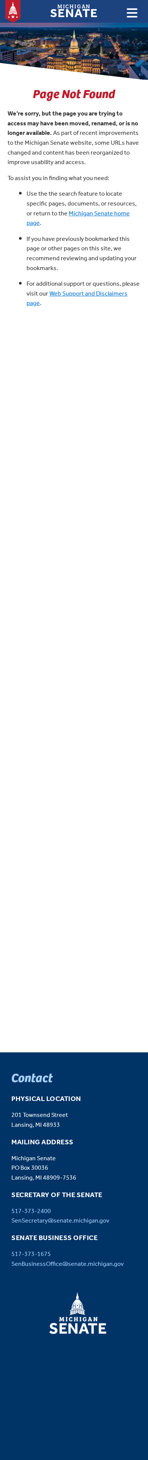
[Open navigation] (132, 13)
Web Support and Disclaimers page (77, 299)
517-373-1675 (31, 1254)
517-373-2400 (31, 1211)
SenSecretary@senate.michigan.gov (60, 1221)
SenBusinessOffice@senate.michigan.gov (67, 1264)
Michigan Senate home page (78, 218)
